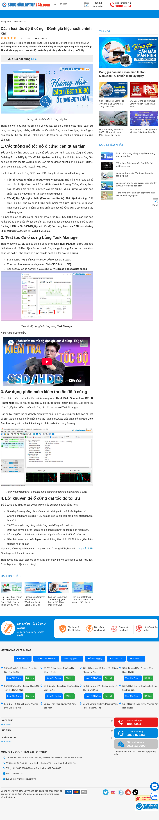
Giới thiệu (8, 720)
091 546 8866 (54, 768)
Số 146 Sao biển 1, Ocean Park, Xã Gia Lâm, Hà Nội (20, 670)
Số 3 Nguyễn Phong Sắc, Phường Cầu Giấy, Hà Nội (61, 688)
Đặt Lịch (30, 678)
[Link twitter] (106, 793)
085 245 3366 (136, 734)
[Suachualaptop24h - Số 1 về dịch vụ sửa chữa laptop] (27, 5)
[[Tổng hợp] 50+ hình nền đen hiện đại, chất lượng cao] (107, 166)
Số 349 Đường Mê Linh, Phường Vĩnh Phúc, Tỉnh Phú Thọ (100, 706)
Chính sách (9, 737)
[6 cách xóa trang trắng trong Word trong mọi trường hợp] (107, 156)
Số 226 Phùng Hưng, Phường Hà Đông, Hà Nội (59, 670)
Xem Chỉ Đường (14, 678)
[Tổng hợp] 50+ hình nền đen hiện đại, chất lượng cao (135, 164)
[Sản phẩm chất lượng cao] (146, 798)
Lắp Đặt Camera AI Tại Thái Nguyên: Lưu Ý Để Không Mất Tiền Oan (58, 601)
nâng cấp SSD (85, 548)
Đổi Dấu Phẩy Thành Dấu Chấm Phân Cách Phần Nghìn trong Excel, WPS (11, 601)
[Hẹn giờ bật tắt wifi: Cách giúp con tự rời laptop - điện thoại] (82, 588)
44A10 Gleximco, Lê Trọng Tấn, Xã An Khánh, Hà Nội (100, 670)
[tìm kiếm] (55, 4)
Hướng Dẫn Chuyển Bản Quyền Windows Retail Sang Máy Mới (35, 601)
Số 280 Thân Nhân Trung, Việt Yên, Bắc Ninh (60, 706)
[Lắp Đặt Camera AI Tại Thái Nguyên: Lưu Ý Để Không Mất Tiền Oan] (58, 588)
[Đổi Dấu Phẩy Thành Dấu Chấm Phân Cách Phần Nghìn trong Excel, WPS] (11, 588)
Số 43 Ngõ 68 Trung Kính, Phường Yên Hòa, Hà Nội (140, 706)
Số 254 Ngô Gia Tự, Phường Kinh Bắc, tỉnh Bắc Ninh (140, 688)
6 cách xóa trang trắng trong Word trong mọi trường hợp (135, 154)
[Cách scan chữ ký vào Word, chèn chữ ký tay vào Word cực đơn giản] (107, 185)
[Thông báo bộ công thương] (146, 807)
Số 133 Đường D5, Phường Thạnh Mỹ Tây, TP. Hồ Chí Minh (21, 688)
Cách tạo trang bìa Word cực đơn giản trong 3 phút (134, 174)
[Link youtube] (128, 793)
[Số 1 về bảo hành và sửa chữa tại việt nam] (8, 628)
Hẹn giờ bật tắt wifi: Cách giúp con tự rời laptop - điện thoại (82, 599)
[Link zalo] (121, 792)
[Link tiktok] (135, 793)
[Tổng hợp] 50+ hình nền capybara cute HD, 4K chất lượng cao (135, 194)
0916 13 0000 (136, 745)
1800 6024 (123, 6)
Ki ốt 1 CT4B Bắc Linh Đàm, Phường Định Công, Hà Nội (21, 706)
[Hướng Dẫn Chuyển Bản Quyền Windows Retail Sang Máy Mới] (35, 588)
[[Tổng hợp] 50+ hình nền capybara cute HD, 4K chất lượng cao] (107, 195)
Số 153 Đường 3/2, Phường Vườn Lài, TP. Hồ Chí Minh (100, 688)
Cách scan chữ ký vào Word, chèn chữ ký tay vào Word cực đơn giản (136, 184)
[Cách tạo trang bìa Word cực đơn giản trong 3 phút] (107, 176)
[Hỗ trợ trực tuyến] (154, 786)
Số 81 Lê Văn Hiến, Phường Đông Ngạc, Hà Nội (137, 670)
